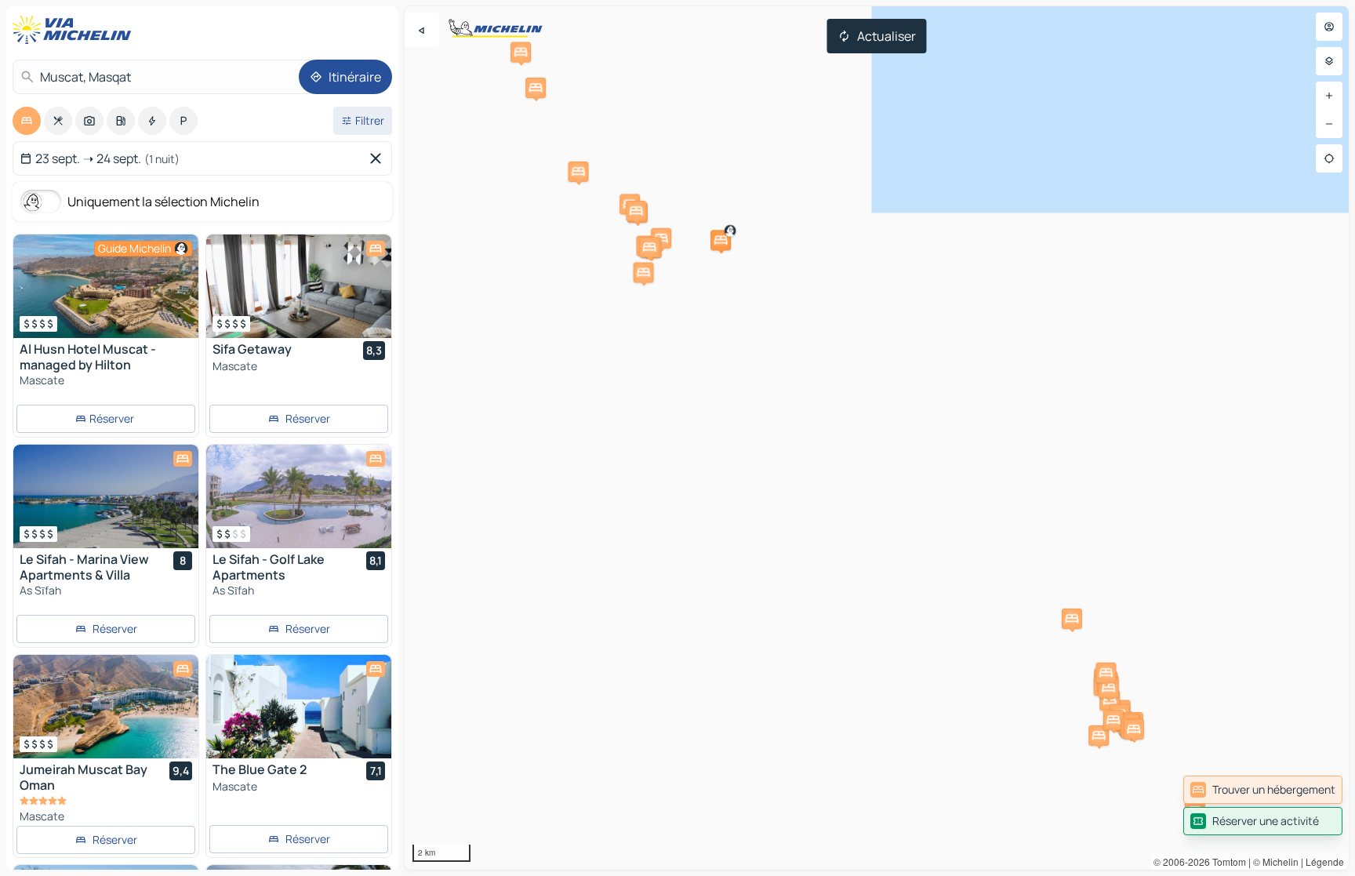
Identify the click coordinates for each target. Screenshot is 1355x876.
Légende (1325, 861)
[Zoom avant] (1329, 96)
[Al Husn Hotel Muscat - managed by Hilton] (105, 286)
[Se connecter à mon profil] (1329, 27)
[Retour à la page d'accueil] (75, 30)
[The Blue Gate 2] (298, 706)
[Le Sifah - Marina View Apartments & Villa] (105, 496)
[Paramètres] (1329, 61)
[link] (1262, 790)
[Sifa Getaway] (298, 286)
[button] (720, 240)
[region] (877, 438)
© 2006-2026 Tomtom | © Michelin (1226, 861)
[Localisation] (1329, 158)
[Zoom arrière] (1329, 124)
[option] (27, 121)
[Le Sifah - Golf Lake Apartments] (298, 496)
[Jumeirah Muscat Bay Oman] (105, 706)
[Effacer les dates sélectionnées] (378, 158)
